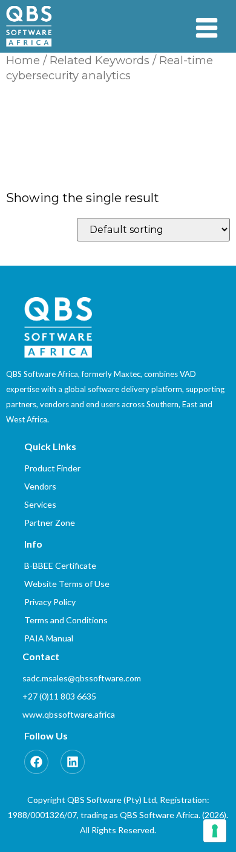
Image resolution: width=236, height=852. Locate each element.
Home (23, 60)
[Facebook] (36, 762)
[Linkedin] (73, 762)
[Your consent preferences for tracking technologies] (214, 830)
